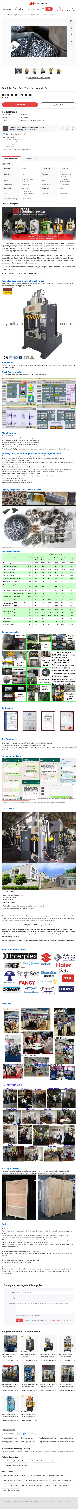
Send (19, 1320)
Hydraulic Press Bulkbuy (11, 1490)
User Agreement (50, 1501)
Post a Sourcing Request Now (60, 1320)
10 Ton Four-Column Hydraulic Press (15, 1466)
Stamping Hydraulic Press (65, 1442)
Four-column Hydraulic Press (50, 15)
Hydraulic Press (35, 15)
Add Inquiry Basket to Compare (39, 78)
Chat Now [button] (59, 105)
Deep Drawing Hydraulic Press (48, 1442)
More (4, 1494)
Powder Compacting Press (47, 1438)
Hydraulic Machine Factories (13, 1480)
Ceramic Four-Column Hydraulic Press (44, 1461)
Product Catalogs (30, 1434)
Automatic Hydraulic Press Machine (37, 1480)
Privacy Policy (69, 1501)
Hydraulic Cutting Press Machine (32, 1485)
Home (3, 15)
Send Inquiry (20, 105)
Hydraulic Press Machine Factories (14, 1475)
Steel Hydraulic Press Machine (62, 1480)
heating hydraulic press (28, 1442)
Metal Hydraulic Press (10, 1485)
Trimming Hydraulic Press (10, 1442)
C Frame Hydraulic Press (65, 1438)
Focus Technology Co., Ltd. (25, 1501)
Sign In (5, 149)
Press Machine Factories (37, 1475)
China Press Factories (56, 1475)
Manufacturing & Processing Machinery (18, 15)
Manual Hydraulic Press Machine (56, 1485)
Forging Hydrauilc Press (9, 1438)
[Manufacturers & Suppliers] (39, 3)
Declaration (60, 1501)
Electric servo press (27, 1438)
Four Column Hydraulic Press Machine (16, 1461)
